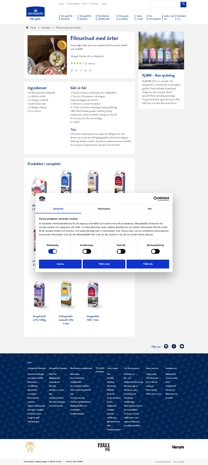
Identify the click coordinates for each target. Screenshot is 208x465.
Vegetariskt (112, 406)
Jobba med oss (152, 369)
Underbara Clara (35, 414)
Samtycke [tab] (58, 209)
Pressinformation (163, 462)
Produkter (94, 4)
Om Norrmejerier (131, 369)
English (104, 4)
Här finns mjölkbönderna (80, 402)
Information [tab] (104, 209)
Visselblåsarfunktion (132, 426)
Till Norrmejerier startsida (35, 13)
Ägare (61, 4)
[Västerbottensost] (30, 447)
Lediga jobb (151, 374)
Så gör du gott (33, 418)
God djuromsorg (77, 398)
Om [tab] (150, 209)
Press (84, 4)
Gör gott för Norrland (37, 369)
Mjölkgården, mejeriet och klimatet (55, 382)
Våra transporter (56, 406)
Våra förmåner (152, 378)
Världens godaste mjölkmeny (112, 414)
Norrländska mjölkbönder (81, 369)
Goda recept (112, 369)
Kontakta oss (129, 374)
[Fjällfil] (104, 447)
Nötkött (110, 390)
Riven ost (111, 394)
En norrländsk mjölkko (80, 386)
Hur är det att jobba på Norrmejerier (151, 386)
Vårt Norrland (33, 422)
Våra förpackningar (57, 402)
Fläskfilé (110, 378)
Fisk (108, 374)
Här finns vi (170, 390)
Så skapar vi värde (131, 414)
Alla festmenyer (113, 422)
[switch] (87, 251)
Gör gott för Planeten (58, 369)
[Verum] (178, 447)
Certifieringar (129, 402)
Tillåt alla (148, 264)
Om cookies (178, 462)
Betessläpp (74, 374)
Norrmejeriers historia (133, 406)
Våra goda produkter (100, 370)
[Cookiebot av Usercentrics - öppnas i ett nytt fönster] (156, 198)
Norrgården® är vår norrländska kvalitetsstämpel (78, 410)
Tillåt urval (104, 264)
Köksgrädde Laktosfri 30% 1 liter (66, 320)
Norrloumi (111, 386)
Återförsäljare (73, 4)
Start (29, 363)
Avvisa (60, 264)
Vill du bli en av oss (154, 394)
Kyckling (110, 382)
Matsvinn (53, 374)
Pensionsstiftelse (131, 410)
